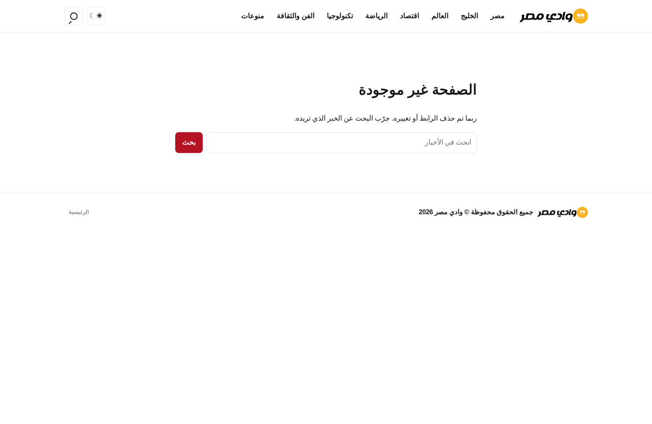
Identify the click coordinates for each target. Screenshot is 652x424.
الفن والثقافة (295, 16)
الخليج (469, 16)
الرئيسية (79, 211)
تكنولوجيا (340, 16)
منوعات (252, 16)
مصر (498, 16)
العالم (440, 16)
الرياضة (376, 16)
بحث (189, 142)
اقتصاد (409, 16)
